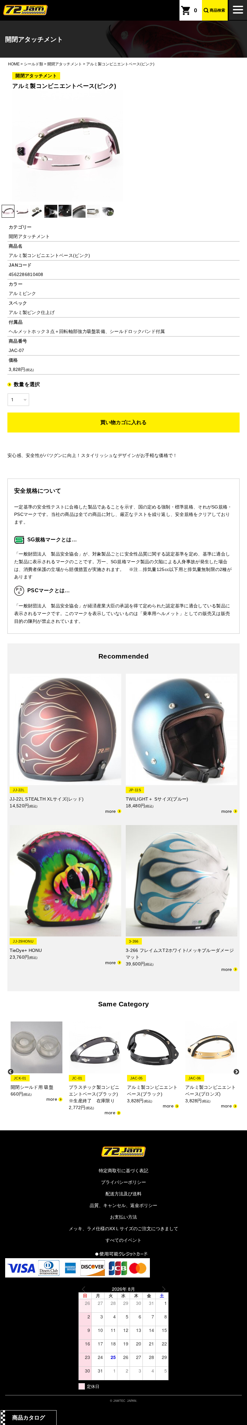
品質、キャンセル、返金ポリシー (123, 1205)
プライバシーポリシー (123, 1182)
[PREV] (84, 1289)
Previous (10, 1072)
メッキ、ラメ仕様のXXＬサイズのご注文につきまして (123, 1228)
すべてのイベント (123, 1240)
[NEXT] (162, 1289)
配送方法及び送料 (123, 1193)
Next (236, 1072)
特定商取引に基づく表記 (123, 1170)
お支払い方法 (123, 1217)
